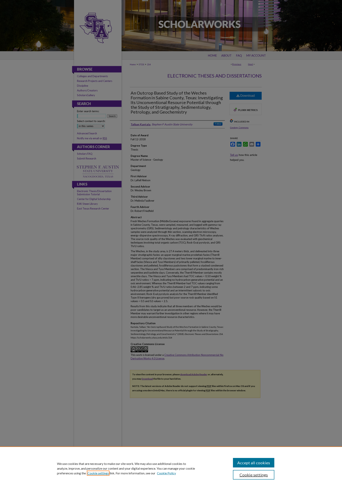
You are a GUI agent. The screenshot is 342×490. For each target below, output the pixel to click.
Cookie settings (98, 473)
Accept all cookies (253, 462)
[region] (171, 468)
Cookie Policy (166, 473)
